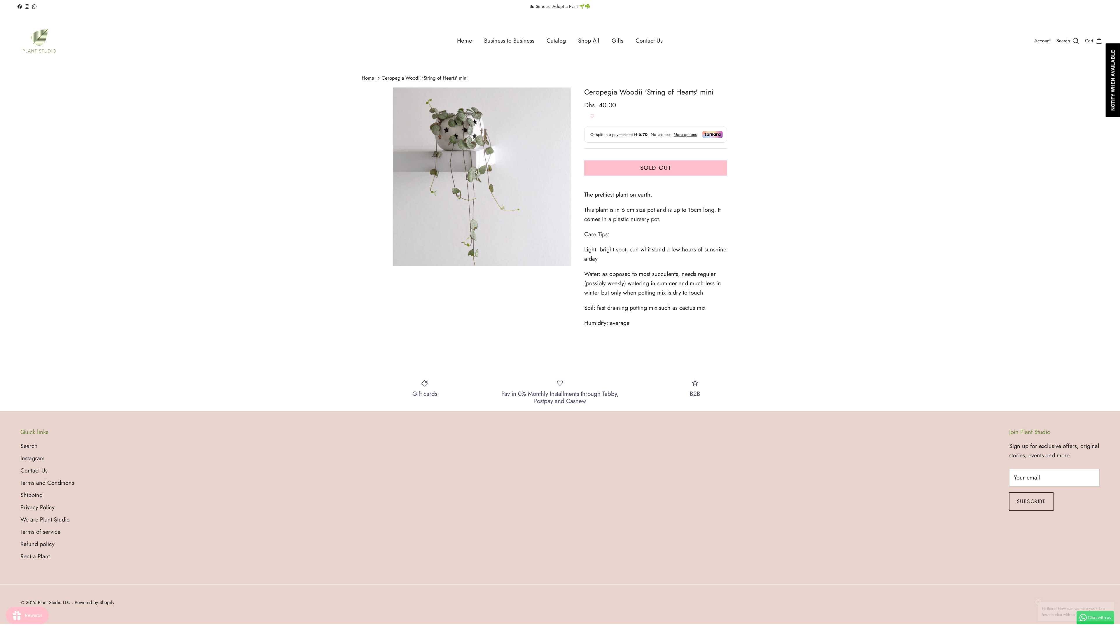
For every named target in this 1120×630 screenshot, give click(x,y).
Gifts (617, 40)
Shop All (588, 40)
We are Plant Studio (45, 519)
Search (29, 446)
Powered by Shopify (94, 602)
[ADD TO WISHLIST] (592, 116)
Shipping (31, 495)
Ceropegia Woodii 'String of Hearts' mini (425, 78)
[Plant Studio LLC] (39, 41)
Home (464, 40)
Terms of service (40, 532)
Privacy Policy (37, 507)
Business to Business (509, 40)
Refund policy (37, 544)
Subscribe (1031, 501)
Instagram (32, 458)
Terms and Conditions (47, 483)
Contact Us (649, 40)
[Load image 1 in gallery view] (482, 177)
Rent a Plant (35, 556)
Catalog (556, 40)
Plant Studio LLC (55, 602)
